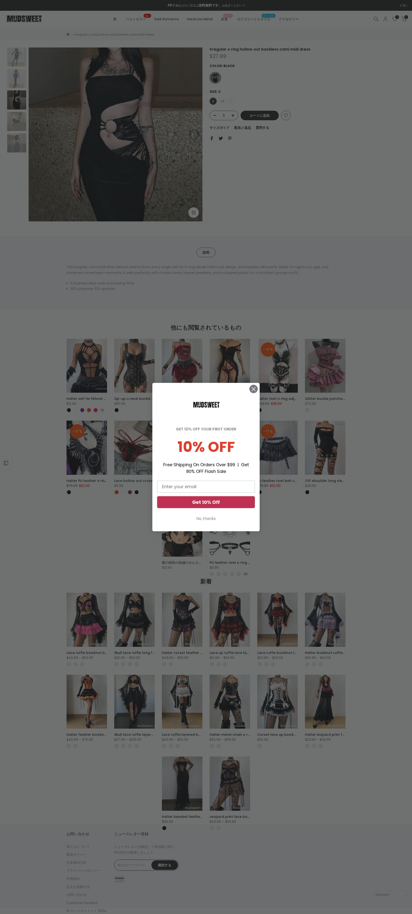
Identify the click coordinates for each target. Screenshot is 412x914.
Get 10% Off (206, 502)
